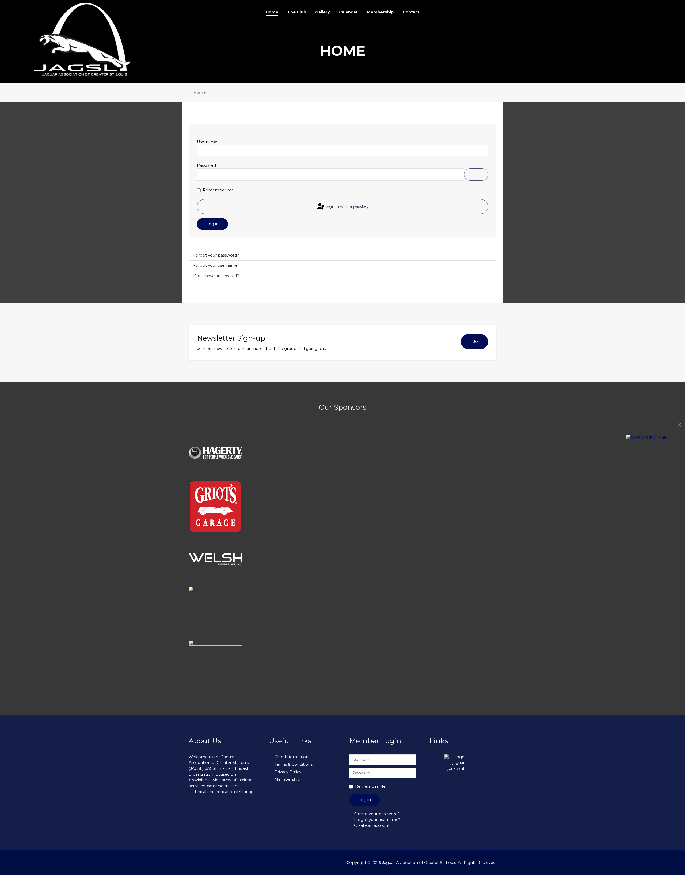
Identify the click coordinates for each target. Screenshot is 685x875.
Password (208, 165)
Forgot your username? (216, 265)
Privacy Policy (288, 772)
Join (477, 341)
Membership (287, 779)
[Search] (629, 12)
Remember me (218, 190)
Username (208, 141)
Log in (212, 223)
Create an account (372, 825)
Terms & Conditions (294, 764)
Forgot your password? (216, 255)
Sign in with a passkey (347, 206)
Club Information (292, 757)
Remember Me (370, 786)
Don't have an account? (216, 275)
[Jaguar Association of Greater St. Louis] (84, 39)
